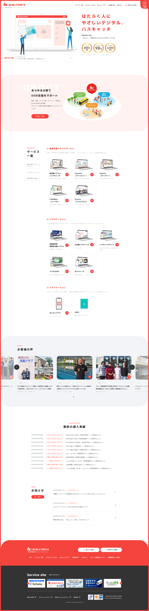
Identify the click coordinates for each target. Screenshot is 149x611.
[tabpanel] (74, 374)
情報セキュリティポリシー (62, 597)
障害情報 (76, 597)
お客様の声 (111, 5)
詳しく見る (41, 116)
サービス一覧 (79, 5)
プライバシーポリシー (44, 597)
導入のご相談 (145, 6)
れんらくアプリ (102, 5)
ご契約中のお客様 (131, 5)
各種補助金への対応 (114, 557)
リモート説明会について (97, 557)
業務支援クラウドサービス (32, 165)
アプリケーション (32, 178)
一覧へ (39, 497)
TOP (30, 557)
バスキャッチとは (90, 5)
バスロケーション (32, 172)
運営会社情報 (30, 597)
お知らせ (119, 5)
